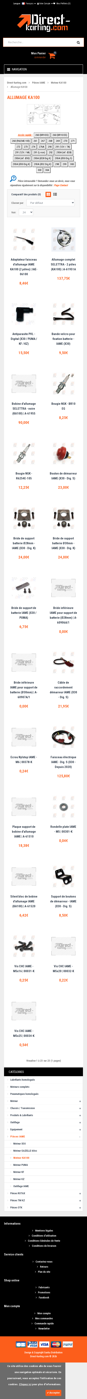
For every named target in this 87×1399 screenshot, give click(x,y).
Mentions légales (44, 1230)
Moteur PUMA (20, 1164)
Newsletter (44, 1328)
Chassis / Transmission (22, 1108)
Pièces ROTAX (17, 1193)
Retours (44, 1266)
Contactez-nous (44, 1261)
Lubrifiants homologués (22, 1079)
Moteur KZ (18, 1179)
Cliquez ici (25, 1384)
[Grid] (48, 194)
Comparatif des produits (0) (26, 194)
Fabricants (44, 1287)
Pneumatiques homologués (24, 1093)
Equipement (16, 1129)
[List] (55, 194)
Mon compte (44, 1313)
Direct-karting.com (16, 82)
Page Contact (61, 185)
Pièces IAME (38, 82)
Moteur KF (18, 1172)
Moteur (14, 1101)
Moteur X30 (19, 1143)
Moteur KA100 (58, 82)
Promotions (44, 1292)
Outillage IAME (21, 1186)
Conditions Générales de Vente (44, 1240)
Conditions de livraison (44, 1245)
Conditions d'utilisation (44, 1235)
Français (29, 3)
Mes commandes (44, 1318)
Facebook (44, 1297)
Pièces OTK (16, 1207)
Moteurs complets (19, 1086)
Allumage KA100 (19, 86)
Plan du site (44, 1271)
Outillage (15, 1122)
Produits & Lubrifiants (21, 1115)
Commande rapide (44, 1323)
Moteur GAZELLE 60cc (25, 1150)
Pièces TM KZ (17, 1200)
